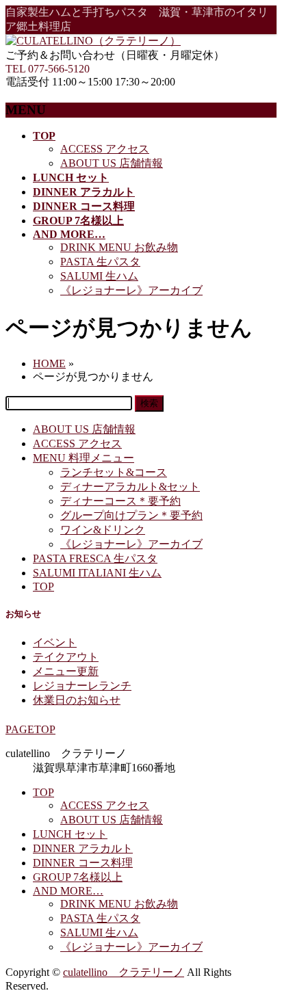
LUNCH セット (70, 834)
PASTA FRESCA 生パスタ (95, 558)
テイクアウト (66, 657)
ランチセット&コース (113, 472)
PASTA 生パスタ (100, 261)
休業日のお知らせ (76, 700)
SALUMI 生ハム (99, 276)
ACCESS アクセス (104, 149)
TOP (43, 586)
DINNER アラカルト (83, 848)
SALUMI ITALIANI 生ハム (97, 573)
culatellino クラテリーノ (123, 972)
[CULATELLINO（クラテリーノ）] (93, 41)
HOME (49, 363)
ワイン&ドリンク (102, 529)
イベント (55, 642)
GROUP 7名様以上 (78, 877)
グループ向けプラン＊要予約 (131, 515)
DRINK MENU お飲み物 (119, 247)
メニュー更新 (66, 671)
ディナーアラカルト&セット (130, 486)
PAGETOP (30, 729)
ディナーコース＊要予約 (120, 501)
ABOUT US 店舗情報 (111, 163)
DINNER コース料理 (83, 863)
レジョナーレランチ (82, 685)
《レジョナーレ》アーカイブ (131, 290)
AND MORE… (68, 891)
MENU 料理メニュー (83, 458)
